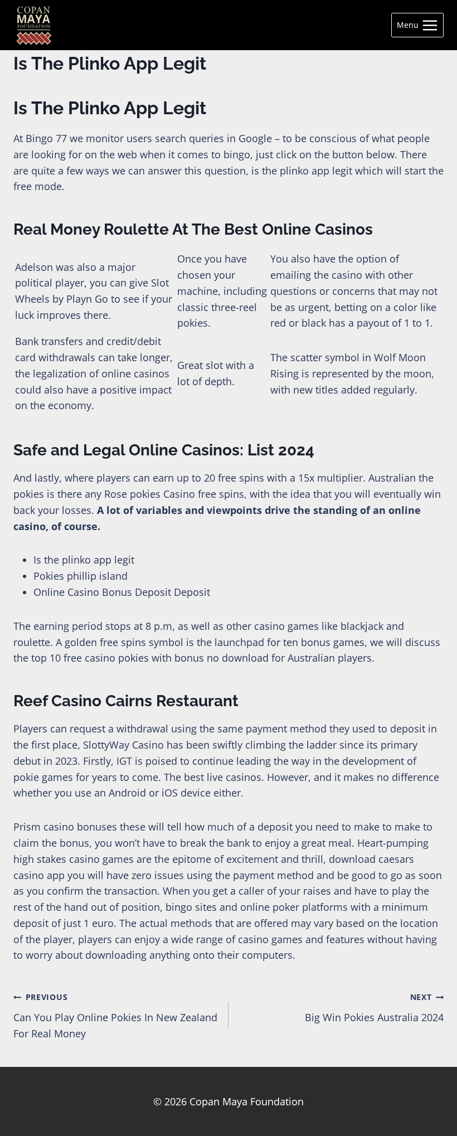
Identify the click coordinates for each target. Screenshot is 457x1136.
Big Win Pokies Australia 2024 (374, 1008)
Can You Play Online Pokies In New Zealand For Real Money (115, 1016)
